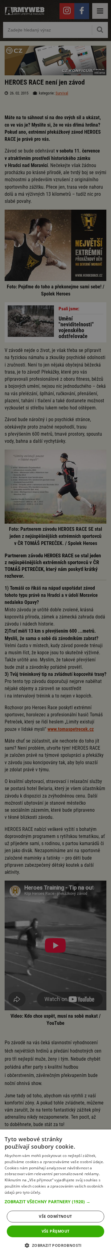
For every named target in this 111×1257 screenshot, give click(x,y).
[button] (55, 1201)
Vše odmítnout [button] (55, 1216)
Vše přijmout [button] (56, 1231)
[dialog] (55, 1193)
